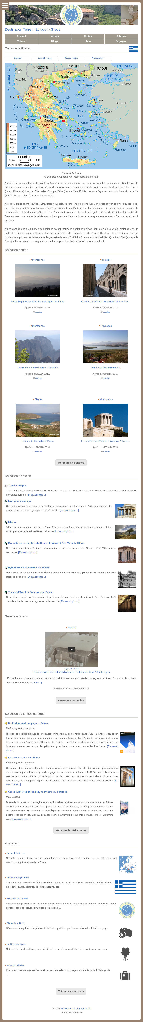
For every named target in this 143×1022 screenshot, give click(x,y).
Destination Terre (18, 29)
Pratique (55, 36)
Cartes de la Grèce (16, 853)
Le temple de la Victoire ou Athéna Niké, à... (105, 441)
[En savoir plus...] (36, 494)
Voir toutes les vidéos (71, 700)
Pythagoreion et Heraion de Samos (29, 567)
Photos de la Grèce (16, 923)
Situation (18, 58)
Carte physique (45, 58)
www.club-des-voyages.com (76, 1008)
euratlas (38, 312)
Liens (88, 41)
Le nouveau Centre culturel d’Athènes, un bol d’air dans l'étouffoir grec (71, 672)
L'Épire (12, 522)
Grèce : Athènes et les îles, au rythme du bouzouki (38, 791)
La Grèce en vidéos (16, 944)
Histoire (106, 259)
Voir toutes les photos (71, 462)
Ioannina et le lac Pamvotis (105, 367)
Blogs (54, 41)
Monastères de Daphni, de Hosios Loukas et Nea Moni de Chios (46, 543)
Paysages (106, 325)
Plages (38, 399)
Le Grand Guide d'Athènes (24, 757)
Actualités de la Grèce (17, 898)
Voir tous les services (71, 991)
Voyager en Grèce (15, 965)
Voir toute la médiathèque (71, 830)
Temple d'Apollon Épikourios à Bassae (31, 592)
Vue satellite (97, 58)
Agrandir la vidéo (72, 668)
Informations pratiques (18, 877)
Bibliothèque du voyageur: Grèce (28, 723)
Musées (72, 627)
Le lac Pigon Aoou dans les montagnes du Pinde (37, 301)
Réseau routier (71, 58)
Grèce (55, 29)
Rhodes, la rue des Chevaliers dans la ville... (105, 301)
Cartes (88, 36)
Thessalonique (17, 485)
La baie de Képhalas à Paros (38, 441)
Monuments (106, 399)
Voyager (121, 41)
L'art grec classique (20, 501)
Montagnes (38, 259)
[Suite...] (37, 682)
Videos (21, 41)
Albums (121, 36)
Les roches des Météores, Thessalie (38, 367)
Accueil (21, 36)
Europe (41, 29)
